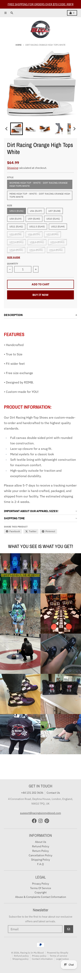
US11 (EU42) (16, 226)
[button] (16, 129)
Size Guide (13, 257)
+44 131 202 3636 (32, 792)
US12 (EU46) (56, 249)
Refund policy (21, 955)
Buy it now (40, 295)
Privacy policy (39, 955)
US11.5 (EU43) (37, 226)
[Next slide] (74, 129)
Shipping (12, 168)
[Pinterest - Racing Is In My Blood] (46, 820)
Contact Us (53, 792)
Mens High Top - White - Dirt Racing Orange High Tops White (39, 195)
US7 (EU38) (54, 210)
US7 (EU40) (52, 234)
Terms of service (58, 955)
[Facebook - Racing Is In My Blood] (34, 820)
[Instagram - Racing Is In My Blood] (40, 820)
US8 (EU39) (15, 218)
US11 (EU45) (36, 249)
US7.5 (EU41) (16, 242)
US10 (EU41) (53, 218)
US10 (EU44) (16, 249)
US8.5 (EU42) (37, 242)
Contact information (42, 958)
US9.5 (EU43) (57, 242)
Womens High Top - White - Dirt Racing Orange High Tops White (38, 184)
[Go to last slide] (6, 129)
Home (19, 45)
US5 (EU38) (15, 234)
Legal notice (62, 958)
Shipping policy (20, 958)
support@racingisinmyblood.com (40, 813)
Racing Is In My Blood (32, 952)
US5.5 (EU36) (16, 210)
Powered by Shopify (57, 952)
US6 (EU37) (36, 210)
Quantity (12, 263)
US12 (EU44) (58, 226)
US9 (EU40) (34, 218)
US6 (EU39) (34, 234)
